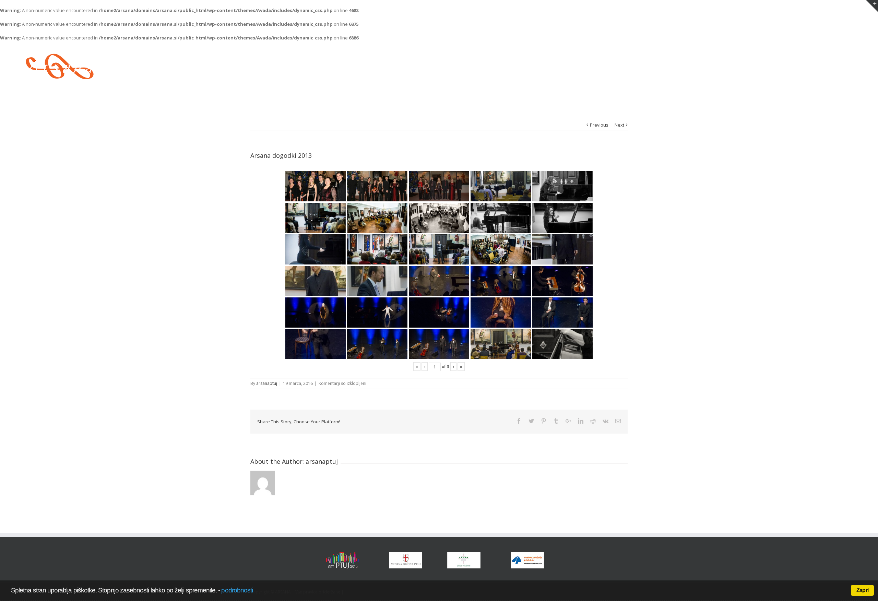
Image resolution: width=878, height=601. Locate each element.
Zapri (862, 590)
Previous (599, 125)
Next (619, 125)
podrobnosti (237, 590)
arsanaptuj (266, 383)
